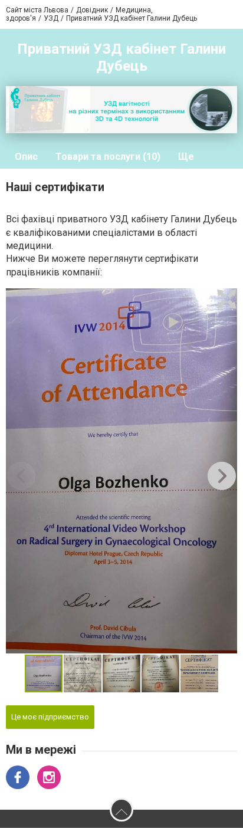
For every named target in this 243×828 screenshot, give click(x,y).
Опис (26, 156)
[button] (226, 299)
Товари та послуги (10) (107, 156)
